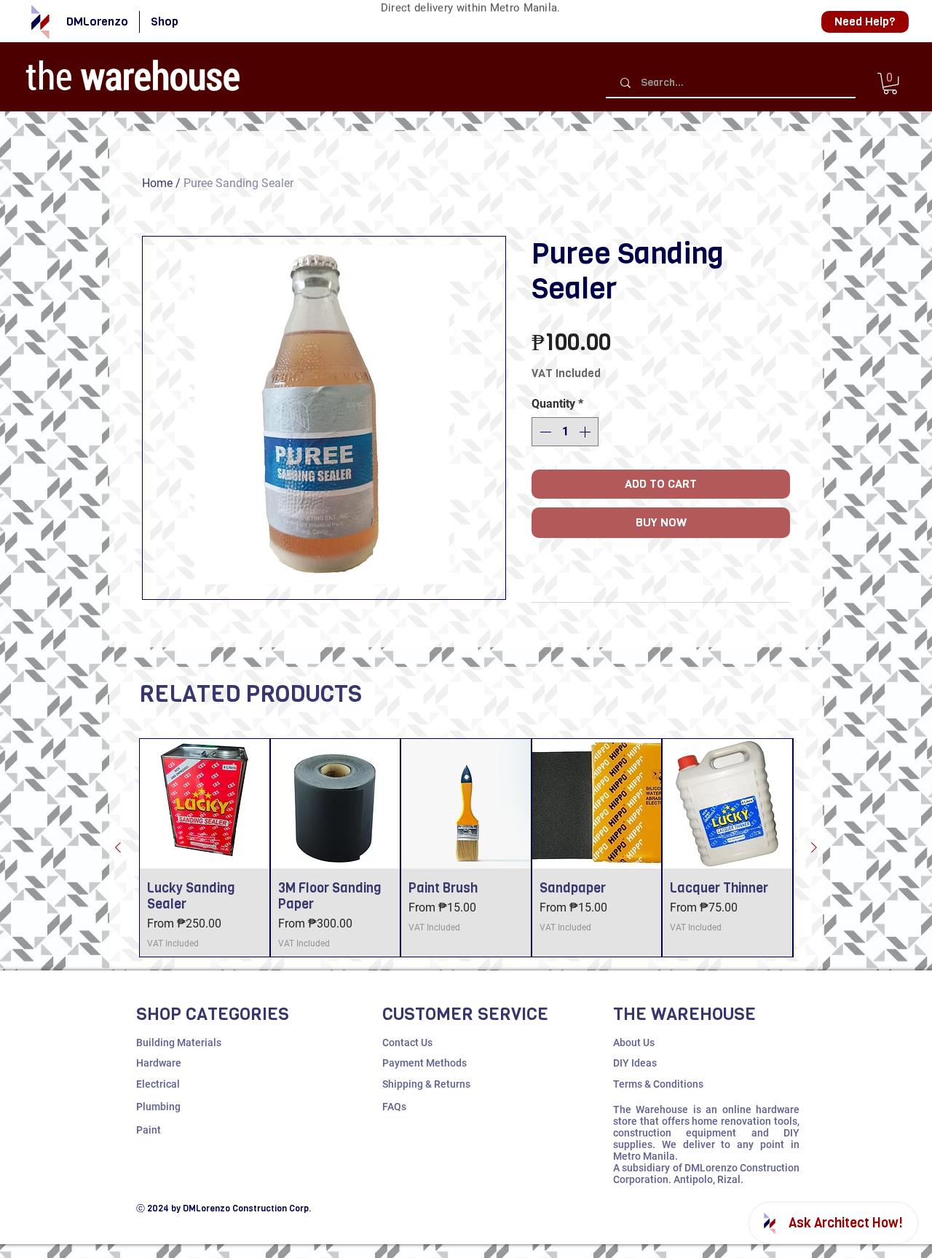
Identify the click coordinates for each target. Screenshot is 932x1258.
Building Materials (178, 1042)
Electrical (158, 1084)
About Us (634, 1042)
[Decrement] (544, 432)
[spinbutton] (565, 432)
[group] (466, 847)
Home (157, 183)
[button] (890, 83)
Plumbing (158, 1106)
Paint (148, 1130)
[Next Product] (814, 847)
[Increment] (586, 432)
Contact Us (407, 1042)
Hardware (158, 1063)
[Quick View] (204, 804)
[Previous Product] (118, 847)
